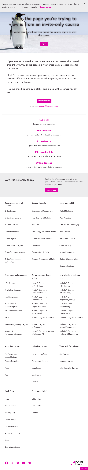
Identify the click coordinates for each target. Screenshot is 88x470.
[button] (84, 468)
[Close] (84, 3)
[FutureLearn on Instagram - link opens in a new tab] (12, 463)
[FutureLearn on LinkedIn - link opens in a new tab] (29, 463)
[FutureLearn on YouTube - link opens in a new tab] (23, 463)
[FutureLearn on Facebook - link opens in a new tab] (6, 463)
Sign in (44, 44)
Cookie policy (45, 7)
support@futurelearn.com (48, 106)
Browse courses (44, 101)
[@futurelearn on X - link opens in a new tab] (17, 463)
